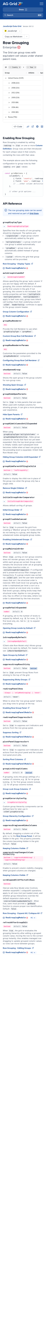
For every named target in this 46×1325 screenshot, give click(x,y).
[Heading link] (27, 126)
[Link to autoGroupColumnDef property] (26, 273)
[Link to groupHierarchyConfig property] (29, 798)
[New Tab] (32, 126)
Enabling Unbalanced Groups (16, 539)
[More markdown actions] (26, 37)
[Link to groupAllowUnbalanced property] (29, 519)
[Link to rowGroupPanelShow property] (25, 688)
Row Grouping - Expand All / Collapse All (21, 913)
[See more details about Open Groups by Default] (4, 641)
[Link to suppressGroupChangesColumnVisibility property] (40, 853)
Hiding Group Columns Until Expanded (20, 457)
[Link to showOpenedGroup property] (23, 369)
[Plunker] (42, 126)
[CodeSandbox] (37, 126)
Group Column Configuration (16, 311)
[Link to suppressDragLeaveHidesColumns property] (39, 825)
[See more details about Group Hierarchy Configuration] (4, 802)
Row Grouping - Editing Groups (17, 948)
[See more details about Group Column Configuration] (4, 277)
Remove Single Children (13, 488)
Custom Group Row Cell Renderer (18, 336)
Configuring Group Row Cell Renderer (20, 360)
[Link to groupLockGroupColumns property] (30, 768)
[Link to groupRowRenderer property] (24, 321)
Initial (33, 668)
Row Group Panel (24, 836)
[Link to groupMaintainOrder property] (26, 548)
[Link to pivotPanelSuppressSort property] (31, 741)
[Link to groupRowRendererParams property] (31, 345)
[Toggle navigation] (41, 3)
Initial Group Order (11, 510)
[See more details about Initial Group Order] (4, 501)
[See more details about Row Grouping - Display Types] (4, 226)
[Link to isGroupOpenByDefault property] (29, 637)
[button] (23, 15)
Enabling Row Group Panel (15, 708)
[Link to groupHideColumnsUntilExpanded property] (39, 423)
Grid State (34, 213)
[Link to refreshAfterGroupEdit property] (30, 922)
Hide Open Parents (11, 414)
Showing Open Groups (13, 385)
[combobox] (12, 31)
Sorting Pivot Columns (13, 759)
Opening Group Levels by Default (18, 628)
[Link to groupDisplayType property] (24, 222)
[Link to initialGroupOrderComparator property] (37, 497)
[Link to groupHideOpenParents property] (29, 394)
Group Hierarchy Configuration (17, 816)
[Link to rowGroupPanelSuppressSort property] (35, 717)
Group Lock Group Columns (15, 789)
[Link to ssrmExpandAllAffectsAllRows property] (37, 880)
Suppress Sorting (11, 732)
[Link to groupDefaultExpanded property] (29, 607)
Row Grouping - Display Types (16, 264)
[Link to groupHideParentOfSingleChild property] (38, 466)
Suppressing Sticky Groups (15, 679)
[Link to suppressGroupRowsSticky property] (32, 664)
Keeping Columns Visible (14, 848)
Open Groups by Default (14, 655)
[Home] (12, 3)
